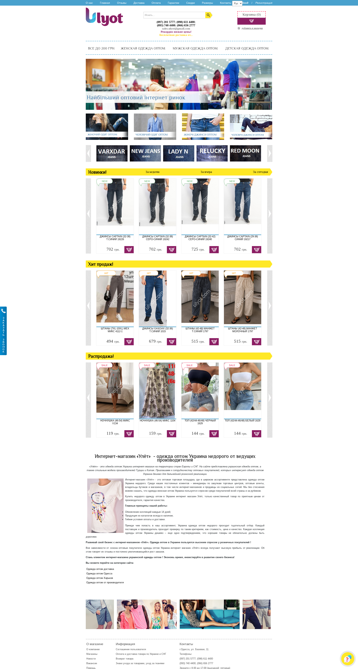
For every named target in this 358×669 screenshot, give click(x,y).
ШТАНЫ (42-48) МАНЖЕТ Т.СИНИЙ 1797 (200, 330)
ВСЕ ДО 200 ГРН (101, 48)
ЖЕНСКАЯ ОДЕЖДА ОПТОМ (143, 48)
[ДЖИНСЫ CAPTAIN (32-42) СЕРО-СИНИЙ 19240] (200, 206)
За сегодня (260, 172)
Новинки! (97, 172)
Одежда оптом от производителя (105, 582)
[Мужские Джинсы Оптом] (251, 139)
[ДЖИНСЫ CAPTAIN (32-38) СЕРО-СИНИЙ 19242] (157, 206)
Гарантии (173, 2)
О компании (93, 649)
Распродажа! (101, 356)
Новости (91, 658)
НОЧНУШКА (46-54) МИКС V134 (115, 422)
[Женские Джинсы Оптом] (203, 139)
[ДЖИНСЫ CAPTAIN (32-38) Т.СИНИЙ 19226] (115, 206)
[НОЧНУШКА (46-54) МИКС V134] (115, 391)
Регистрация (263, 2)
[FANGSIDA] (111, 153)
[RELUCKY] (211, 153)
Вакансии (91, 663)
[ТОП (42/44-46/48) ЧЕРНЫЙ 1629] (200, 391)
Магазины (91, 654)
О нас (89, 2)
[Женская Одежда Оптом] (107, 139)
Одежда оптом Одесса (99, 573)
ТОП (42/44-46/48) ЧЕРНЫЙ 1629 (200, 422)
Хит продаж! (100, 264)
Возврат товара (125, 658)
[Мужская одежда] (100, 615)
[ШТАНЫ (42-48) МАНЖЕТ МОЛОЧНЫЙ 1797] (242, 299)
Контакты (225, 2)
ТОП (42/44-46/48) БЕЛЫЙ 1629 (242, 420)
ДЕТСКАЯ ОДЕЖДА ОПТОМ (246, 48)
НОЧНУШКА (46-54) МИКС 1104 (157, 420)
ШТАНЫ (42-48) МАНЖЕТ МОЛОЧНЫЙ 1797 (242, 330)
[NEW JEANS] (145, 153)
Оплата (156, 2)
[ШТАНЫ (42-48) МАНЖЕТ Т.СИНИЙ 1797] (200, 299)
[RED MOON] (245, 153)
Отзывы (121, 2)
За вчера (206, 172)
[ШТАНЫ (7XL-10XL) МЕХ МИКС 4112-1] (115, 299)
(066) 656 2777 (186, 25)
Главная (105, 2)
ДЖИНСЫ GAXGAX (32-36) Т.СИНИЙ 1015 (157, 330)
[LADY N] (178, 153)
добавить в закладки (252, 28)
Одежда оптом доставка (100, 569)
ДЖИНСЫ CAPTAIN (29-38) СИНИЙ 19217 (242, 238)
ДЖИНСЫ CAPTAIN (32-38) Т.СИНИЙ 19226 (115, 238)
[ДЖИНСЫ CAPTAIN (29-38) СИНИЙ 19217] (242, 206)
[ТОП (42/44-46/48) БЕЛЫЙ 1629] (242, 391)
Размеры (207, 2)
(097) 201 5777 (166, 22)
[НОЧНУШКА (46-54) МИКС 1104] (157, 391)
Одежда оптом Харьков (99, 578)
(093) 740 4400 (166, 25)
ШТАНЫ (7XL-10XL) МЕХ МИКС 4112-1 (115, 330)
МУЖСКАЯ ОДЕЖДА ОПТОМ (195, 48)
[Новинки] (147, 615)
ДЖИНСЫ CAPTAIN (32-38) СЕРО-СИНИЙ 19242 (157, 238)
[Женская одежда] (210, 615)
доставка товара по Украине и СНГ (147, 654)
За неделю (152, 172)
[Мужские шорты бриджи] (257, 615)
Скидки (190, 2)
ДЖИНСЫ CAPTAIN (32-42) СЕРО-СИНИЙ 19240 (200, 238)
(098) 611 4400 (186, 22)
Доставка (139, 2)
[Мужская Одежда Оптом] (155, 139)
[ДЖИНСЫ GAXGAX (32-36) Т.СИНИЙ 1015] (157, 299)
